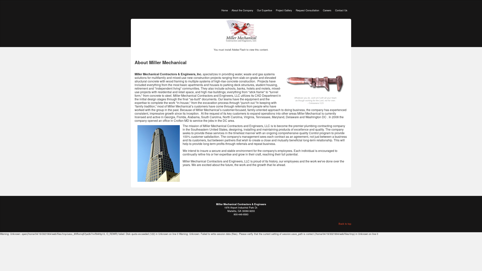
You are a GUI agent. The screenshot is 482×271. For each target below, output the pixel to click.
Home (224, 10)
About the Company (242, 10)
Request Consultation (307, 10)
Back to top (345, 223)
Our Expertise (264, 10)
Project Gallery (284, 10)
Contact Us (341, 10)
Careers (327, 10)
